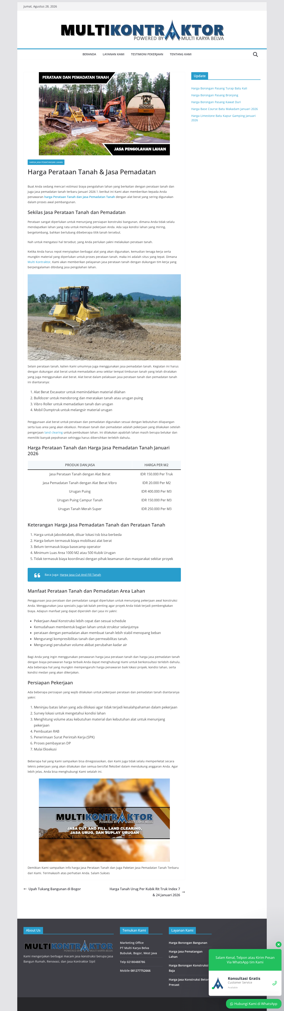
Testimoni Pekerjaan (147, 54)
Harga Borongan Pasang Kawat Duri (216, 102)
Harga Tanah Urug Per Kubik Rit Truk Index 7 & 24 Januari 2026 (145, 892)
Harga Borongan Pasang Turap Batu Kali (219, 88)
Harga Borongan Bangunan (188, 943)
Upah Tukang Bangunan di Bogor (54, 889)
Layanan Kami (113, 54)
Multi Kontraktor (39, 262)
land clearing (53, 432)
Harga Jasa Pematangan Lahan (46, 162)
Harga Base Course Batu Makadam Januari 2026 (224, 109)
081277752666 (141, 971)
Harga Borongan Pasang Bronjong (214, 95)
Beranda (89, 54)
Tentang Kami (180, 54)
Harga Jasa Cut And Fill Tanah (80, 575)
